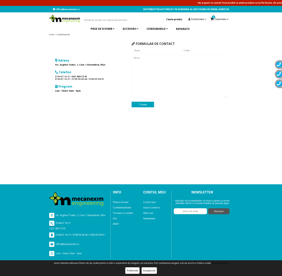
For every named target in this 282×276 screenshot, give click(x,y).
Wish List (148, 213)
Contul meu (149, 202)
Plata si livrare (120, 202)
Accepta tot (149, 270)
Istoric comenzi (151, 207)
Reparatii (182, 29)
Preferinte (132, 270)
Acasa (51, 34)
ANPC (116, 224)
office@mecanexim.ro (67, 9)
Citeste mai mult (220, 262)
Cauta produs (174, 19)
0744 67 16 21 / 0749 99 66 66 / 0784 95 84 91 (79, 78)
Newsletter (149, 218)
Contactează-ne (63, 34)
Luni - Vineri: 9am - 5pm (68, 253)
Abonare (219, 211)
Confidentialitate (122, 207)
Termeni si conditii (123, 213)
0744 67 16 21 (62, 76)
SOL (115, 218)
